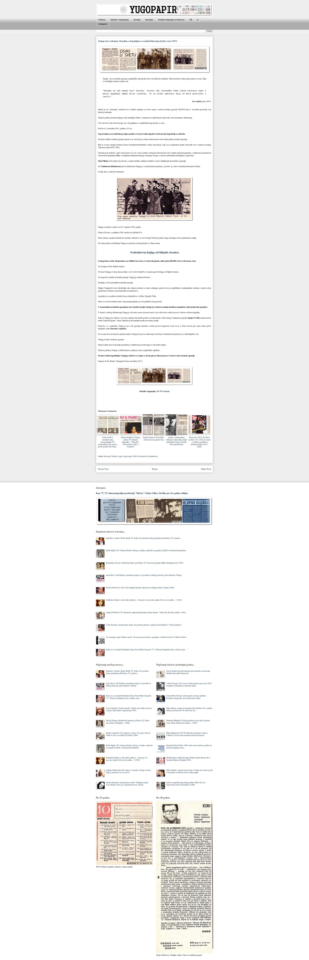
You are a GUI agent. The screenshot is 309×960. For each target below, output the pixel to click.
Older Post (206, 468)
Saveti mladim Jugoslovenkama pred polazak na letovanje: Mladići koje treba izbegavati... (188, 672)
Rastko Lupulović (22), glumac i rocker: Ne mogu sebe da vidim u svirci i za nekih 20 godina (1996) (128, 734)
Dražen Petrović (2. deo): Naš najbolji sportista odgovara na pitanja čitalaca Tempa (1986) (140, 587)
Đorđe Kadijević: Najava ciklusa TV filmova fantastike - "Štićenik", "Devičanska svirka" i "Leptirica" (130, 442)
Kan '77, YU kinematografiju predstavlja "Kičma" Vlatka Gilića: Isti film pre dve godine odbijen (142, 493)
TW (161, 391)
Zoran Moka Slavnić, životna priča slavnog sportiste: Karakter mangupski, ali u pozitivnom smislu (186, 696)
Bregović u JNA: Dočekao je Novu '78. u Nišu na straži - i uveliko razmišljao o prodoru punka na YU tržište (199, 442)
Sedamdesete (153, 456)
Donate (167, 391)
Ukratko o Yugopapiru (120, 20)
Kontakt (137, 20)
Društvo (115, 456)
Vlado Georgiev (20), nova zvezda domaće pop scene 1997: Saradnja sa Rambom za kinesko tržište (189, 684)
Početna (102, 20)
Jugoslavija (127, 456)
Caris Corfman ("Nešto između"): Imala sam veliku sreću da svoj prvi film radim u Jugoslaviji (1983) (129, 709)
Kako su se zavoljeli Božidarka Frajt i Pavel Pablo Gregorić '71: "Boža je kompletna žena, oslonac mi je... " (147, 649)
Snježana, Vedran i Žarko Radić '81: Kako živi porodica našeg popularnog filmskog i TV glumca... (143, 538)
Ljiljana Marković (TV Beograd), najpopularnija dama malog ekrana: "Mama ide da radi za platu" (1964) (146, 612)
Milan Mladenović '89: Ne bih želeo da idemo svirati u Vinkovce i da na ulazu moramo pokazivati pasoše (187, 734)
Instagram (103, 24)
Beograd (107, 456)
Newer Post (103, 468)
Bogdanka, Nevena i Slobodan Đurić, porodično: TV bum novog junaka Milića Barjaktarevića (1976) (144, 562)
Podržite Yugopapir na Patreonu (171, 20)
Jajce (120, 456)
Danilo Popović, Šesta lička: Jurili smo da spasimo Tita (153, 438)
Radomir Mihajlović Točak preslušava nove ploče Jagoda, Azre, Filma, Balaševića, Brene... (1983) (188, 721)
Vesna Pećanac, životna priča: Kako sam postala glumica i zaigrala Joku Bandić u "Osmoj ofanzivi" (144, 624)
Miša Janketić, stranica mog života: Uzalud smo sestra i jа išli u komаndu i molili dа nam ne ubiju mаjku (189, 771)
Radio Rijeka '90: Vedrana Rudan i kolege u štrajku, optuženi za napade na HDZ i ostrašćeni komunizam (146, 550)
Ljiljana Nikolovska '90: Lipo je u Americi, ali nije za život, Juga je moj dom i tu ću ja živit (128, 771)
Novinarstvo (142, 456)
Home (155, 468)
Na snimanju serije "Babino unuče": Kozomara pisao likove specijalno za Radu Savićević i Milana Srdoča (146, 637)
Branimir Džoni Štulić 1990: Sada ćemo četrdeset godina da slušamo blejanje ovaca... (189, 746)
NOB (135, 456)
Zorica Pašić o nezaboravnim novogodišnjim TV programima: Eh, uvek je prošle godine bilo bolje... (107, 442)
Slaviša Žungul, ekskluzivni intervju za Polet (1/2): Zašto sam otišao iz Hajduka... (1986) (127, 721)
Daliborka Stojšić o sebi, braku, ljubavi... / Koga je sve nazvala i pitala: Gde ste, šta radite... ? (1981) (144, 600)
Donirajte (149, 20)
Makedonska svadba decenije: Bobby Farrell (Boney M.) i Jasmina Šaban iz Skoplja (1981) (188, 758)
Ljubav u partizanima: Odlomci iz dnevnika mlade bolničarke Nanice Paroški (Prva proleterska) (176, 441)
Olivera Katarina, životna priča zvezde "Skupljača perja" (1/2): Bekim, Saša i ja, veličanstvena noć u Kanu (127, 783)
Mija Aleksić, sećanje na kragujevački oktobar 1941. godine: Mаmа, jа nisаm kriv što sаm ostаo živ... (189, 709)
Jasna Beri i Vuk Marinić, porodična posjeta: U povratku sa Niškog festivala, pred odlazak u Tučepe (144, 575)
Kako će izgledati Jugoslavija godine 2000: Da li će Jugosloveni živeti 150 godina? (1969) (185, 783)
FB (191, 20)
